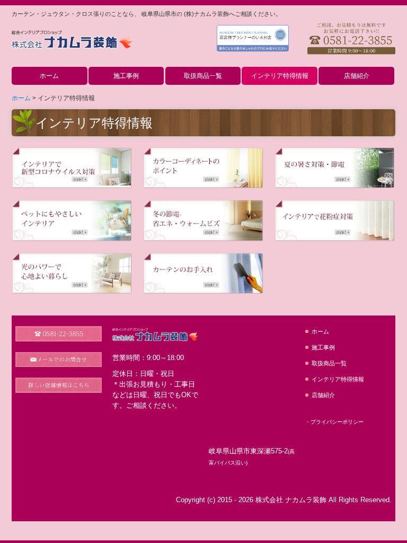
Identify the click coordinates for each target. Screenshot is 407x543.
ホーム (49, 76)
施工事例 (126, 76)
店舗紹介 (356, 76)
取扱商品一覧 (203, 76)
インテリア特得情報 (279, 76)
